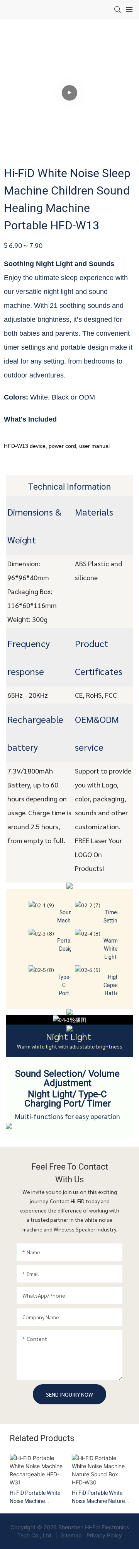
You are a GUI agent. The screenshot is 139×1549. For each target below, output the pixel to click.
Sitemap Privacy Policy (90, 1535)
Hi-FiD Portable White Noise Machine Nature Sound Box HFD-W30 (98, 1497)
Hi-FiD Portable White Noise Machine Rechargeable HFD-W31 (38, 1497)
